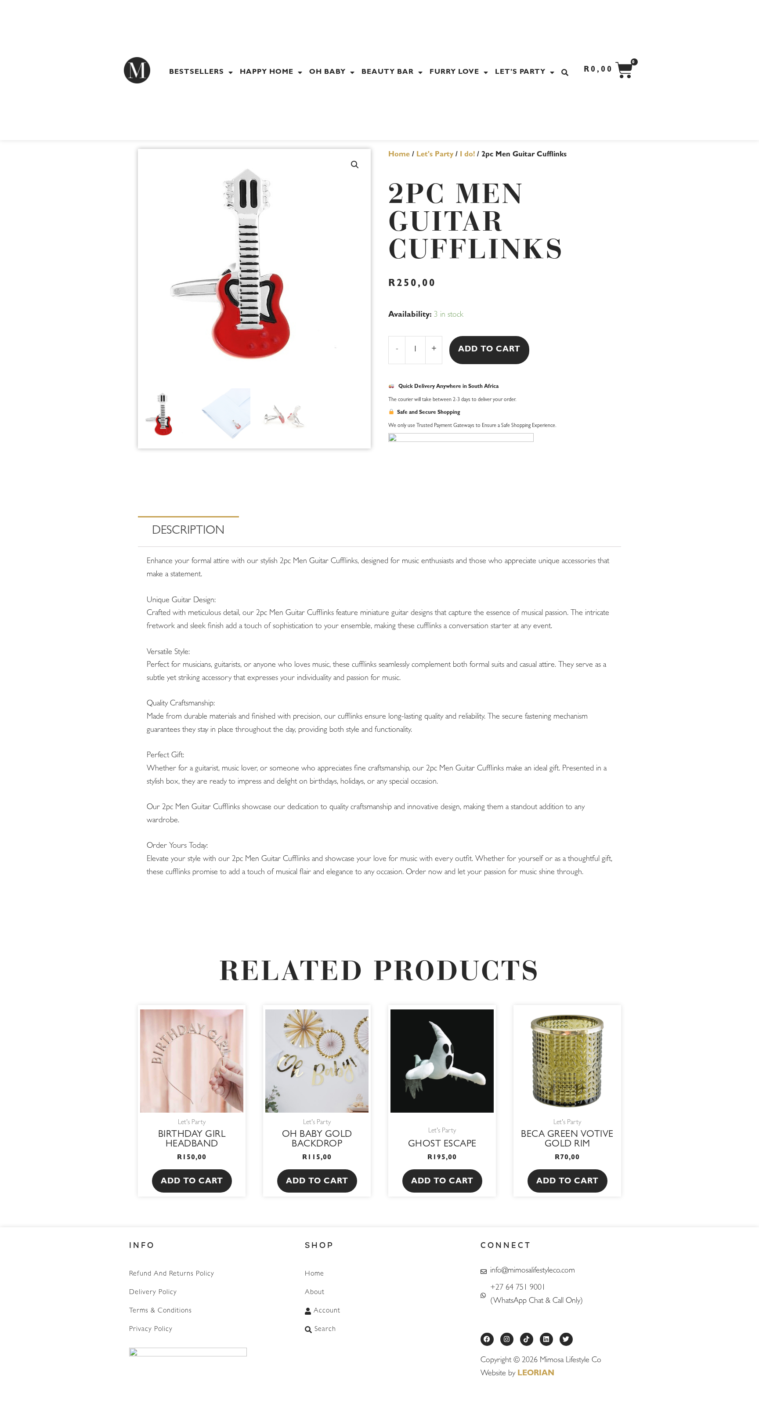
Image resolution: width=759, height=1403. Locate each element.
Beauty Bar (387, 72)
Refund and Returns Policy (171, 1274)
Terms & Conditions (160, 1311)
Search (325, 1329)
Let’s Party (520, 72)
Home (399, 155)
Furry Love (454, 72)
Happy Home (266, 72)
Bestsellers (196, 72)
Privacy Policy (151, 1329)
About (315, 1292)
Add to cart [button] (192, 1182)
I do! (467, 155)
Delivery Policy (153, 1292)
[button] (355, 165)
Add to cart (489, 350)
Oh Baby (327, 72)
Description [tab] (188, 532)
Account (327, 1311)
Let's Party (434, 155)
